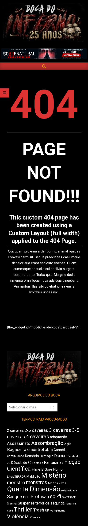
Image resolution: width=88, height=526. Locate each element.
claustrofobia (40, 449)
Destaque (46, 456)
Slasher (12, 503)
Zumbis (35, 517)
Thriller (23, 509)
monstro (16, 482)
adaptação (58, 437)
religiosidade (69, 490)
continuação (15, 456)
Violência (18, 516)
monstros (36, 482)
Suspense (26, 503)
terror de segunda (50, 503)
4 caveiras (37, 437)
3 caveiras (60, 430)
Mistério (53, 475)
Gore (48, 469)
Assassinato (18, 443)
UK (47, 510)
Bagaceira (16, 449)
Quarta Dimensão (33, 489)
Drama (59, 456)
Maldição (33, 476)
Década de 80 (21, 463)
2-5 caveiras (36, 430)
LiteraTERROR (16, 476)
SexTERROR (69, 497)
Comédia (60, 450)
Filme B (38, 469)
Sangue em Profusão (28, 496)
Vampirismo (57, 510)
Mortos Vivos (57, 483)
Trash (38, 510)
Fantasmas (53, 462)
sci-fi (55, 496)
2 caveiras (15, 430)
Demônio (32, 456)
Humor (58, 469)
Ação (68, 444)
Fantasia (37, 463)
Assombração (47, 443)
